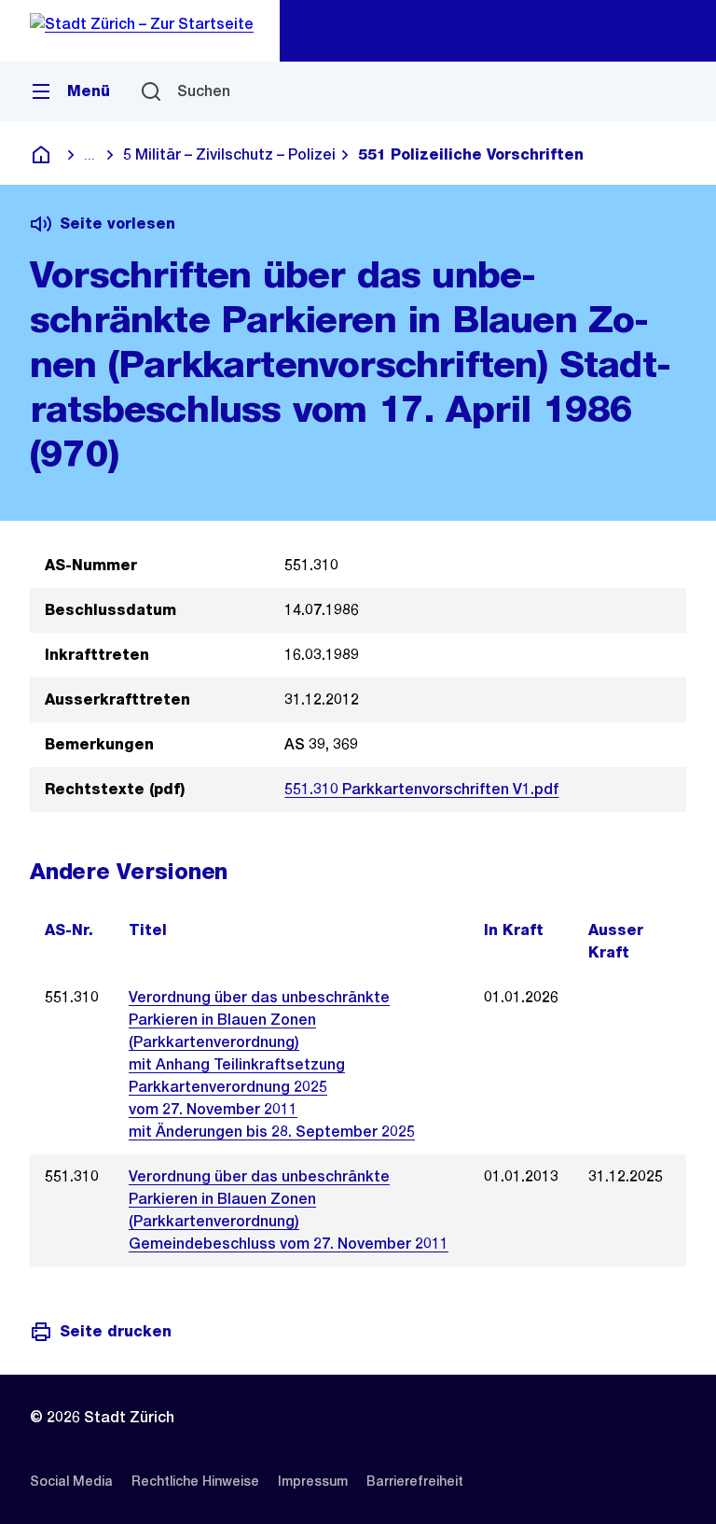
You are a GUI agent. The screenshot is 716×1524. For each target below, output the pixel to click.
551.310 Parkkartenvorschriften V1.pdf (421, 789)
